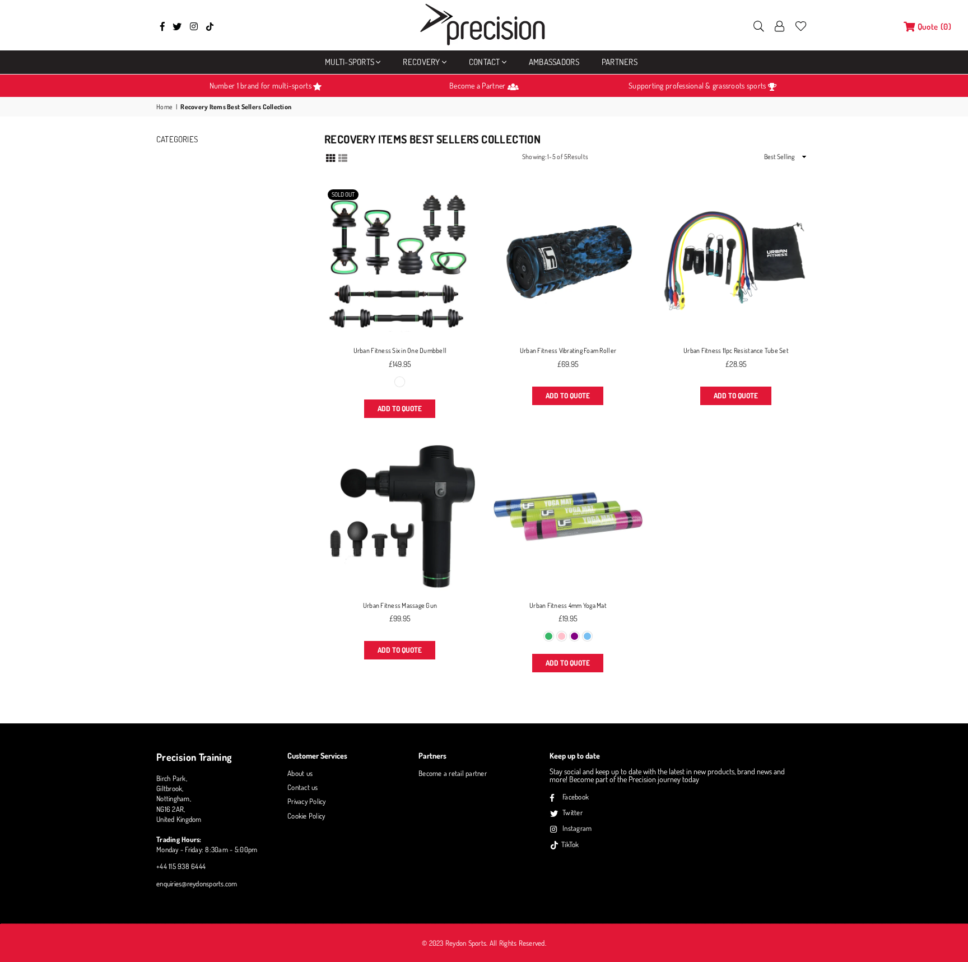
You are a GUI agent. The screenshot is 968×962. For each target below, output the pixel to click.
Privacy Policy (306, 801)
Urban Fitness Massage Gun (400, 605)
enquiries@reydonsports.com (197, 883)
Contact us (302, 787)
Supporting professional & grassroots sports (698, 85)
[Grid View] (330, 156)
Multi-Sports (349, 62)
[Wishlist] (801, 25)
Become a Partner (478, 85)
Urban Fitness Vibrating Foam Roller (568, 350)
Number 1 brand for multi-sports (261, 85)
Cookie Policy (306, 815)
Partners (619, 62)
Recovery (421, 62)
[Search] (758, 25)
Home (164, 107)
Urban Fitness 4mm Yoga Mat (568, 605)
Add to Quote (400, 408)
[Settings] (780, 25)
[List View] (343, 156)
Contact (484, 62)
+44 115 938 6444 (181, 866)
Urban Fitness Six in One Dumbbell (400, 350)
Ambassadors (554, 62)
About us (300, 773)
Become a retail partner (452, 773)
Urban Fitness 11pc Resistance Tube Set (736, 350)
